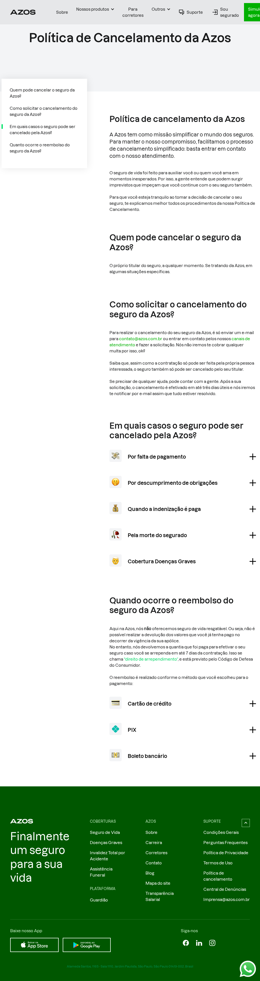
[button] (95, 9)
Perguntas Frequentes (225, 842)
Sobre (62, 12)
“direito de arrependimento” (151, 659)
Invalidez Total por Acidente (107, 855)
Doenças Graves (106, 842)
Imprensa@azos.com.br (226, 899)
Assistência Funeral (101, 872)
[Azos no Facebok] (186, 943)
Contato (153, 863)
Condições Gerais (221, 832)
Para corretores (132, 12)
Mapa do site (157, 883)
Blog (149, 873)
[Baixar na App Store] (34, 945)
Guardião (99, 900)
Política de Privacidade (225, 852)
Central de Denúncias (224, 889)
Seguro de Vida (105, 832)
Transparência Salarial (159, 896)
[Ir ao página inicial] (23, 12)
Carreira (153, 842)
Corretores (156, 852)
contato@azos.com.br (140, 338)
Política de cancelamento (217, 876)
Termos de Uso (218, 863)
